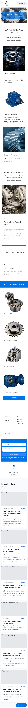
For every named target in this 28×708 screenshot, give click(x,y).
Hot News (22, 508)
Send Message (14, 454)
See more (13, 397)
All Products (8, 421)
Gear (6, 425)
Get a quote (22, 3)
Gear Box (7, 429)
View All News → (6, 487)
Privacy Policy (20, 423)
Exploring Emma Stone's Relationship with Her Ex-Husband (12, 513)
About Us (19, 419)
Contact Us (22, 705)
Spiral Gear (7, 433)
